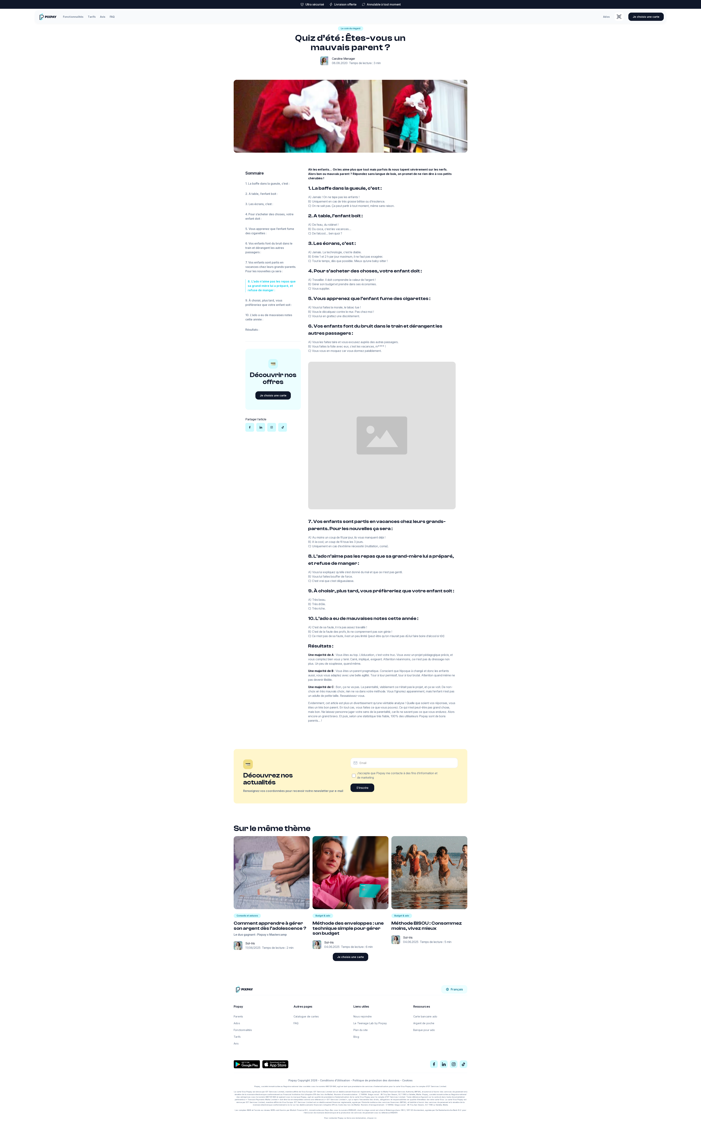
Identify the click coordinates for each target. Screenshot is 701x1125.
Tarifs (92, 16)
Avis (102, 16)
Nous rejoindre (362, 1016)
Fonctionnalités (73, 16)
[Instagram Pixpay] (453, 1064)
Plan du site (360, 1030)
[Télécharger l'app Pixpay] (619, 16)
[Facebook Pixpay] (434, 1064)
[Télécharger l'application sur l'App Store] (275, 1064)
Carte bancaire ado (425, 1016)
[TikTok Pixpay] (463, 1064)
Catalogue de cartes (306, 1016)
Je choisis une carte (646, 16)
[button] (454, 989)
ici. (375, 1118)
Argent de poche (423, 1023)
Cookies (407, 1080)
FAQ (112, 16)
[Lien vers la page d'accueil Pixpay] (244, 989)
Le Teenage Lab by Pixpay (370, 1023)
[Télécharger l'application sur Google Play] (247, 1064)
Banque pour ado (424, 1030)
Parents (238, 1016)
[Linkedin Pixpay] (444, 1064)
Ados (606, 16)
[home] (48, 17)
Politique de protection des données (376, 1080)
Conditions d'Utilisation (335, 1080)
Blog (356, 1036)
